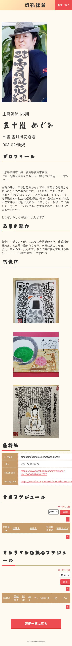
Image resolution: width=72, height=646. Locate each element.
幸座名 (33, 528)
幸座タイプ (62, 528)
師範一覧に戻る (36, 623)
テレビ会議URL (42, 598)
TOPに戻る (64, 5)
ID (56, 598)
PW (65, 598)
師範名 (16, 528)
